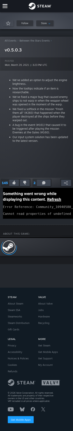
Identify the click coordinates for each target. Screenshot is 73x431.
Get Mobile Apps (21, 419)
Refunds (12, 371)
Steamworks (15, 316)
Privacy (12, 345)
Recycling (43, 322)
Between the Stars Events (34, 40)
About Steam (15, 303)
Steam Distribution (19, 322)
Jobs (41, 310)
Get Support (45, 358)
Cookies (12, 364)
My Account (45, 364)
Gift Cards (13, 329)
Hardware (44, 316)
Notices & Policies (18, 358)
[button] (25, 23)
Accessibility (15, 351)
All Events (10, 40)
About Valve (45, 303)
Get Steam (44, 345)
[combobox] (45, 23)
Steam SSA (14, 310)
